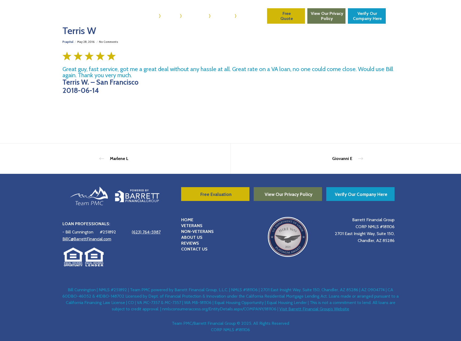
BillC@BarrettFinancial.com (86, 238)
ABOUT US (191, 237)
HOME (187, 219)
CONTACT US (194, 249)
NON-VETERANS (197, 231)
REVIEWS (190, 243)
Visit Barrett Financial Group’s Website (314, 308)
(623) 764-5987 (146, 232)
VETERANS (191, 225)
